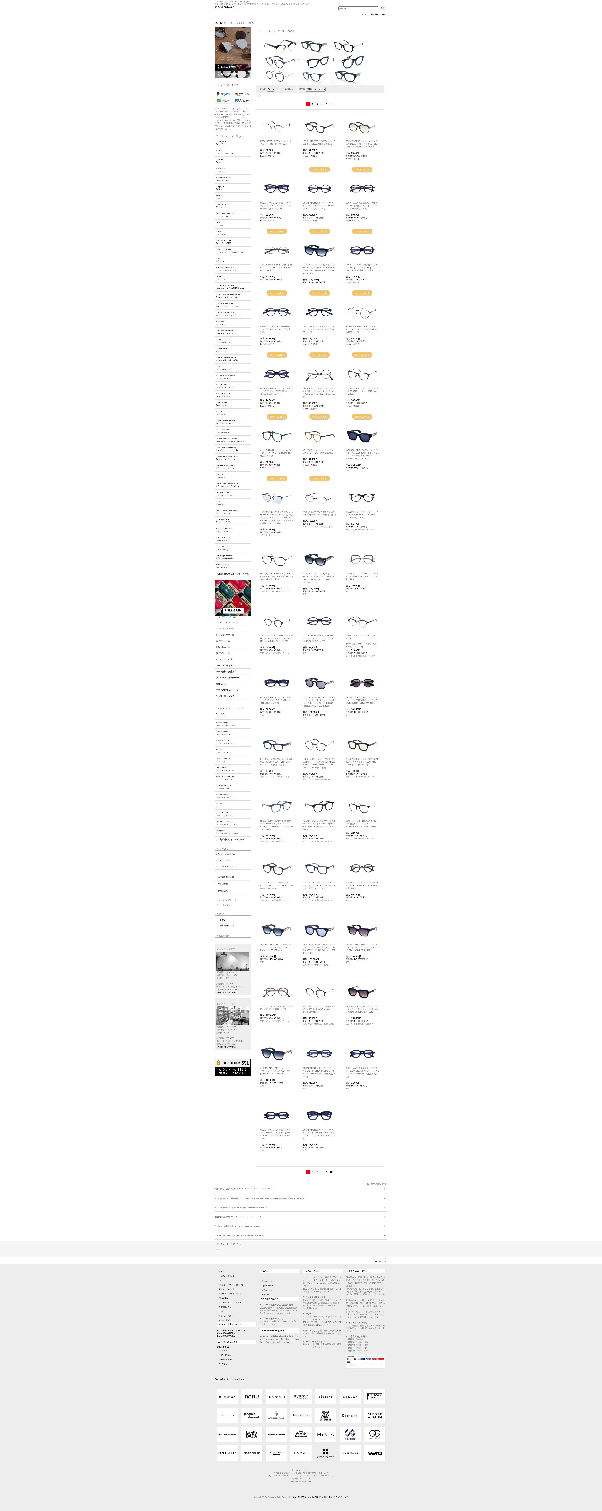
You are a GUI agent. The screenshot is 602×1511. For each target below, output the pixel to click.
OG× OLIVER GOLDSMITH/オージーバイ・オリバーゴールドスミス (232, 440)
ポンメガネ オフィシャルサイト (231, 1330)
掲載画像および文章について (230, 1294)
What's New (223, 1298)
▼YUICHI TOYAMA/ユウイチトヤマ (223, 539)
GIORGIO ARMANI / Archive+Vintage (223, 787)
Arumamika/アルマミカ (220, 170)
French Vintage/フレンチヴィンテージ (225, 733)
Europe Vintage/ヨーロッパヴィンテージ (225, 724)
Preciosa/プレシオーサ (221, 476)
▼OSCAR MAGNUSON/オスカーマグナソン (227, 457)
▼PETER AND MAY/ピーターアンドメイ (225, 467)
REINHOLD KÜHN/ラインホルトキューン (225, 494)
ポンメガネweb (224, 7)
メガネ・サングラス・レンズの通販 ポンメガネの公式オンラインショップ (319, 1497)
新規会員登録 (223, 1347)
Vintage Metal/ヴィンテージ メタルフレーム (227, 832)
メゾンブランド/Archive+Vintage (222, 548)
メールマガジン (225, 1320)
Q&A (220, 1280)
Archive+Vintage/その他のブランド (223, 566)
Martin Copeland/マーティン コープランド (226, 796)
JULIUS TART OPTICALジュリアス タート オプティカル (228, 314)
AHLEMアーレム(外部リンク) (224, 151)
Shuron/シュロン (219, 805)
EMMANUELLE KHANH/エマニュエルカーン (225, 778)
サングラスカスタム (224, 860)
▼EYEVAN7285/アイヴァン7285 (223, 242)
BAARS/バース (219, 197)
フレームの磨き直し (225, 665)
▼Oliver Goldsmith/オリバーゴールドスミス (227, 422)
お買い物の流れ (225, 1355)
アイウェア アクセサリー (227, 677)
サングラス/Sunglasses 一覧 (227, 622)
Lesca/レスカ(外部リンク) (224, 341)
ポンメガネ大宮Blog (226, 1336)
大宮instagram (267, 1290)
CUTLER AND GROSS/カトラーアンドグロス (225, 215)
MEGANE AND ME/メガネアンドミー (223, 395)
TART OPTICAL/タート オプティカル (224, 814)
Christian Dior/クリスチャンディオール (225, 769)
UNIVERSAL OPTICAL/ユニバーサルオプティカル (226, 823)
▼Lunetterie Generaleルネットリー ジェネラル (227, 359)
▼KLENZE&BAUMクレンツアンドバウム (226, 332)
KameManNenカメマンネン (221, 323)
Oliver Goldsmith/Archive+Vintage (222, 431)
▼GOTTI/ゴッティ (220, 259)
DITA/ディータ (219, 224)
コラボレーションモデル (225, 854)
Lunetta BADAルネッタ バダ (221, 350)
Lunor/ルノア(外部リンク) (224, 368)
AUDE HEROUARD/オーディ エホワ (223, 179)
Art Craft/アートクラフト (222, 751)
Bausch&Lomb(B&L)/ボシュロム (224, 760)
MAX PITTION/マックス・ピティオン (225, 386)
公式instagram (267, 1281)
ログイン (362, 14)
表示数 (263, 89)
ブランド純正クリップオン (226, 866)
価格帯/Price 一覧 (223, 653)
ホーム (221, 1271)
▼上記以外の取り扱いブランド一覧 (232, 573)
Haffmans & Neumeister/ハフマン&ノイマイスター (226, 269)
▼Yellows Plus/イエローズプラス (224, 521)
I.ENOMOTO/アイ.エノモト (221, 278)
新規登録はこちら (378, 14)
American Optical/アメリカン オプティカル (226, 742)
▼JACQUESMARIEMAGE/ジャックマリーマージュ (228, 295)
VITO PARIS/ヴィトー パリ (221, 715)
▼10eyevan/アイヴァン (221, 142)
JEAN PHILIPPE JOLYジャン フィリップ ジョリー (227, 305)
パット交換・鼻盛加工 (226, 671)
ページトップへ (380, 1261)
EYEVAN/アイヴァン (220, 233)
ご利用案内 (223, 884)
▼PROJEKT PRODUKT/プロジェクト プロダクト (228, 485)
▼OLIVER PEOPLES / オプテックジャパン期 (227, 449)
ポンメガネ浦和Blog (226, 1333)
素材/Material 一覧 (223, 647)
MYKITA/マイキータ (220, 413)
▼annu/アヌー (219, 160)
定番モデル (221, 684)
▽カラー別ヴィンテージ (227, 696)
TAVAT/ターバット (220, 503)
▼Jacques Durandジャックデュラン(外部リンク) (230, 287)
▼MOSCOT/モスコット (221, 404)
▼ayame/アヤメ (220, 187)
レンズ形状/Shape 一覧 (225, 635)
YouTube (265, 1295)
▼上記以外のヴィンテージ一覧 (230, 839)
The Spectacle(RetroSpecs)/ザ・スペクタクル (226, 512)
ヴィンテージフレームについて (231, 1285)
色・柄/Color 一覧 (223, 641)
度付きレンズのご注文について (231, 1289)
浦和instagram (267, 1286)
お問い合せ (223, 891)
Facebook (266, 1277)
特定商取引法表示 (226, 877)
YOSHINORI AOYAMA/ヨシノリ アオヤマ (224, 530)
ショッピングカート (226, 1316)
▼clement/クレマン (221, 205)
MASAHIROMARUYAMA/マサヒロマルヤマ (225, 377)
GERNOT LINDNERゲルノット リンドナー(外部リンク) (230, 251)
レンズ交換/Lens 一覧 (224, 659)
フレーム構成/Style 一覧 (225, 628)
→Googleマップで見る (226, 992)
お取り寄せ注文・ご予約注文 (230, 1302)
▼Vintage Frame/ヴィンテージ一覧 (224, 557)
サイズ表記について (226, 1276)
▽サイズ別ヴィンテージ (227, 690)
